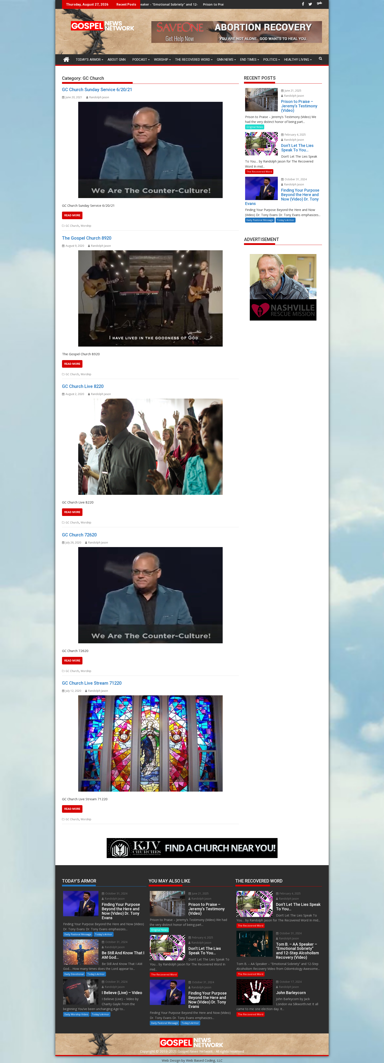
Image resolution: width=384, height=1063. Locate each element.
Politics (270, 60)
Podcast (139, 60)
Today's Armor (285, 220)
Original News (254, 126)
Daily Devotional (74, 974)
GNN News (225, 60)
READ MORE (72, 215)
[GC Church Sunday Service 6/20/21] (150, 150)
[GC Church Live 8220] (150, 447)
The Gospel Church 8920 (86, 238)
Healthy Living (296, 60)
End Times (248, 60)
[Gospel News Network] (66, 58)
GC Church (72, 226)
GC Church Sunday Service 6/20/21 (97, 89)
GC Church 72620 (79, 535)
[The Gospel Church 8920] (150, 298)
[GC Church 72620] (150, 595)
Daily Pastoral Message (259, 220)
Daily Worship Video (76, 1014)
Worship (161, 60)
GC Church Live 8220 (83, 386)
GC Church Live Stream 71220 (92, 683)
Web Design (171, 1060)
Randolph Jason (99, 97)
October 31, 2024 (295, 179)
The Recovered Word (192, 60)
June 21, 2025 (292, 90)
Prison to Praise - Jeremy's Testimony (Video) (158, 4)
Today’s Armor (88, 60)
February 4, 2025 (295, 134)
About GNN (117, 60)
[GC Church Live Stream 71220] (150, 743)
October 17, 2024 (290, 982)
